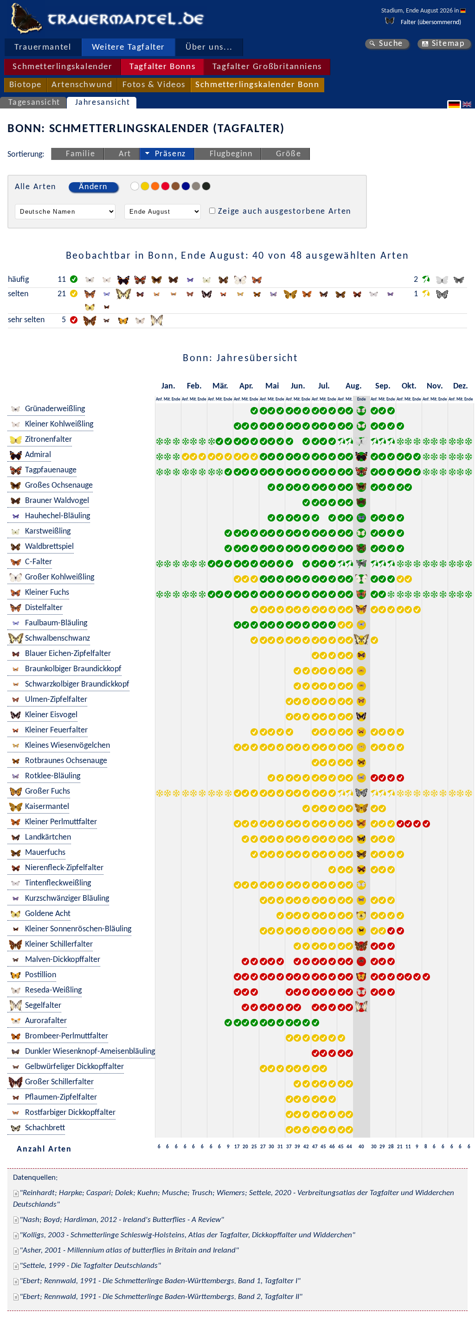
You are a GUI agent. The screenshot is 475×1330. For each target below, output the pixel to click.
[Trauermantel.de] (26, 18)
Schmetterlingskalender (62, 67)
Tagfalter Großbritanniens (267, 67)
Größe (288, 154)
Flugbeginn (231, 154)
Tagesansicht (34, 103)
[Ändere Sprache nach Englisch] (468, 104)
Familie (80, 154)
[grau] (196, 186)
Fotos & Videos (154, 85)
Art (125, 154)
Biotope (25, 85)
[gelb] (145, 186)
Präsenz (170, 154)
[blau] (185, 186)
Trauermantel (42, 47)
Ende (176, 399)
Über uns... (209, 47)
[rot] (165, 186)
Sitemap (448, 44)
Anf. (159, 399)
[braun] (175, 186)
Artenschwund (81, 85)
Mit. (167, 399)
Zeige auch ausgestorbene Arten (284, 211)
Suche (391, 44)
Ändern (93, 187)
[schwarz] (206, 186)
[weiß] (134, 186)
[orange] (155, 186)
